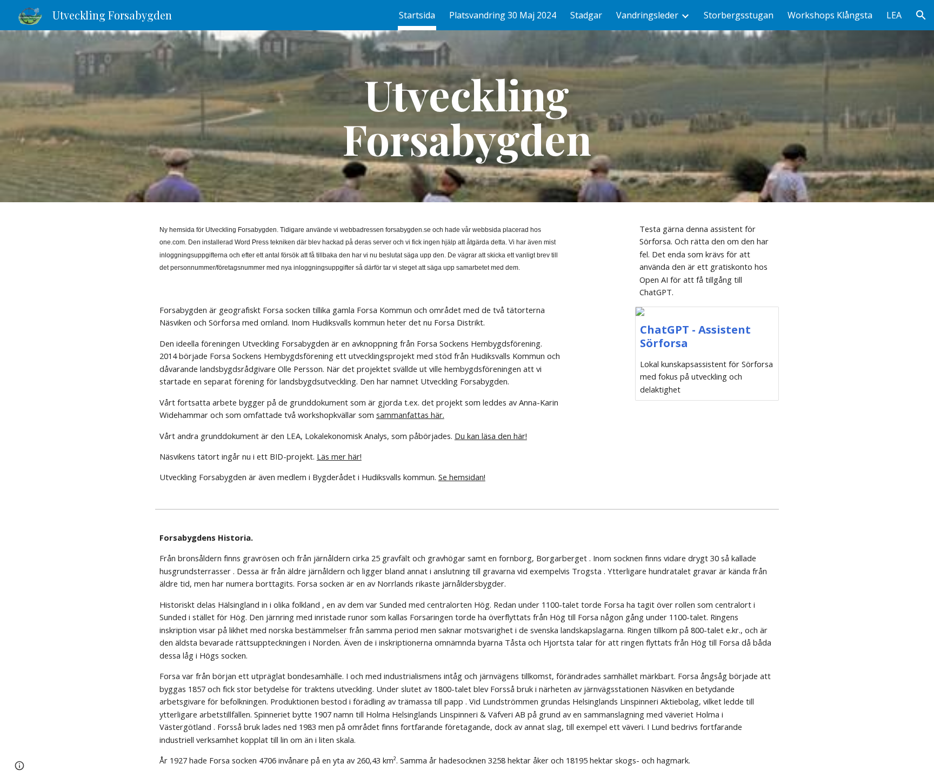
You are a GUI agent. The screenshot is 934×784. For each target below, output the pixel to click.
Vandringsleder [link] (647, 15)
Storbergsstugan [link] (738, 15)
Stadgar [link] (586, 15)
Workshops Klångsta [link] (830, 15)
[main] (467, 116)
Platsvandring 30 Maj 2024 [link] (502, 15)
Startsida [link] (417, 15)
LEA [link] (894, 15)
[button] (921, 15)
